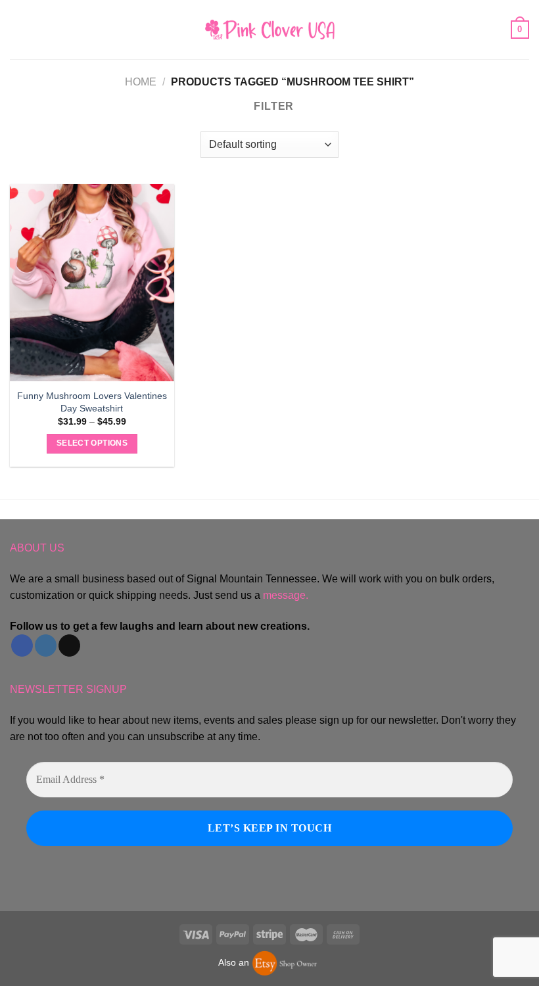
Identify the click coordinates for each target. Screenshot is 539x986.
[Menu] (18, 29)
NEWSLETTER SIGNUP (68, 689)
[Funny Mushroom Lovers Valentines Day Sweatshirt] (92, 282)
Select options (92, 443)
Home (140, 81)
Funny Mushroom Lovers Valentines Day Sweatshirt (92, 401)
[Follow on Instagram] (46, 645)
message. (285, 595)
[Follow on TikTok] (69, 645)
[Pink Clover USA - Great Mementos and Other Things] (269, 29)
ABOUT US (37, 547)
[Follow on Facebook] (22, 645)
